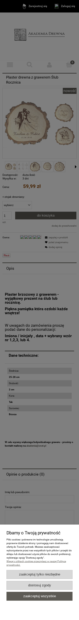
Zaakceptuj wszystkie (39, 596)
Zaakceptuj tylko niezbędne (39, 574)
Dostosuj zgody (39, 585)
